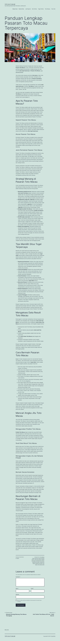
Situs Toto (7, 629)
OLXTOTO (53, 636)
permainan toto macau (40, 560)
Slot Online (34, 9)
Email (32, 588)
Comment (18, 576)
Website (17, 594)
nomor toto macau (37, 559)
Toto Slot (53, 9)
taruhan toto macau (38, 563)
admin (18, 558)
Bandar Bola (21, 9)
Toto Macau (47, 9)
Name (17, 588)
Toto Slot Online (10, 4)
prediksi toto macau (35, 562)
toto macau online (41, 564)
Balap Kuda (15, 9)
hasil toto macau (38, 558)
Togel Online (41, 9)
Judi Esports (28, 9)
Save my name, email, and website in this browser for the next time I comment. (29, 601)
